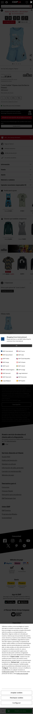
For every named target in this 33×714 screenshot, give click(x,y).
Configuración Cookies (8, 671)
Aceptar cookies (16, 693)
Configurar (16, 703)
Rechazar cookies (16, 698)
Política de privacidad (22, 673)
